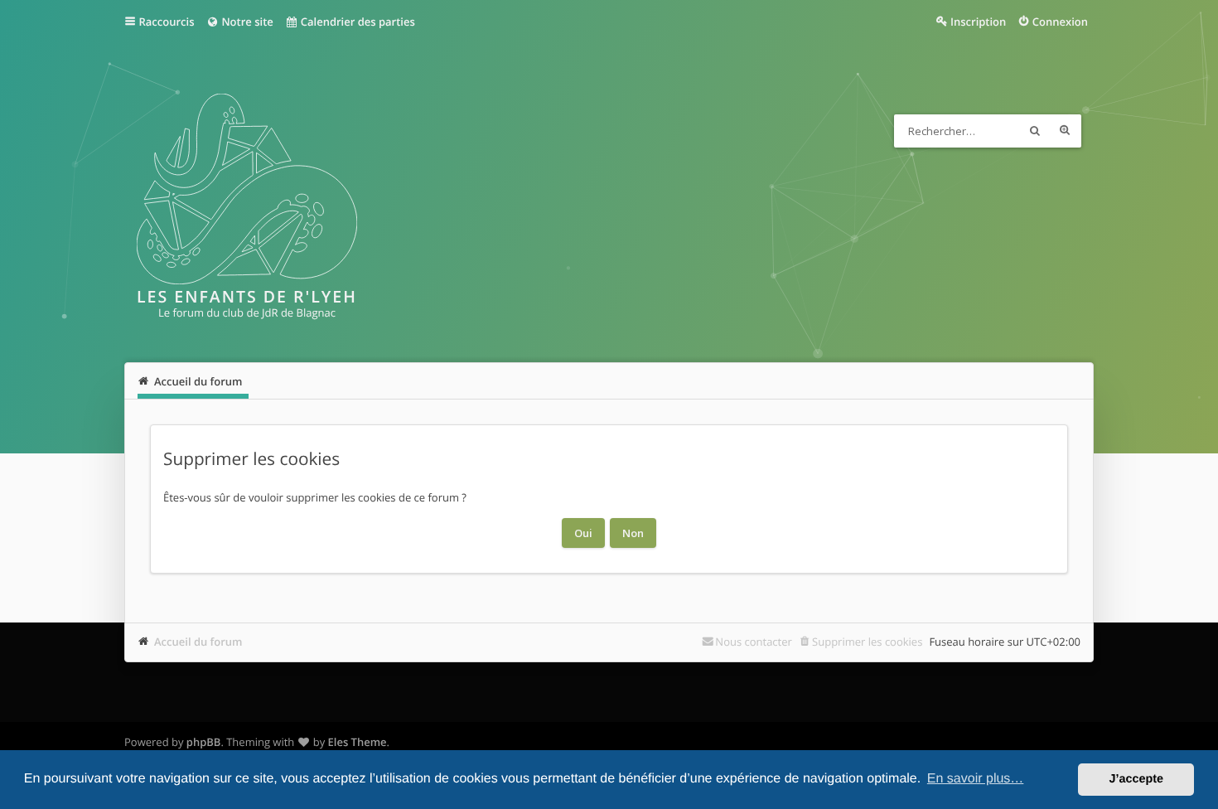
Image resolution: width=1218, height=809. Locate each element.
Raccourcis (167, 21)
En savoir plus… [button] (975, 779)
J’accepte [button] (1136, 779)
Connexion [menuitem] (1060, 21)
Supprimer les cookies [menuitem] (867, 641)
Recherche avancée (1065, 131)
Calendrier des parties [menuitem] (355, 21)
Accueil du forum (198, 641)
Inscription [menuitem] (978, 21)
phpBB (203, 741)
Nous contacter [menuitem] (753, 641)
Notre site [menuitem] (246, 21)
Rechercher (1035, 131)
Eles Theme (357, 741)
